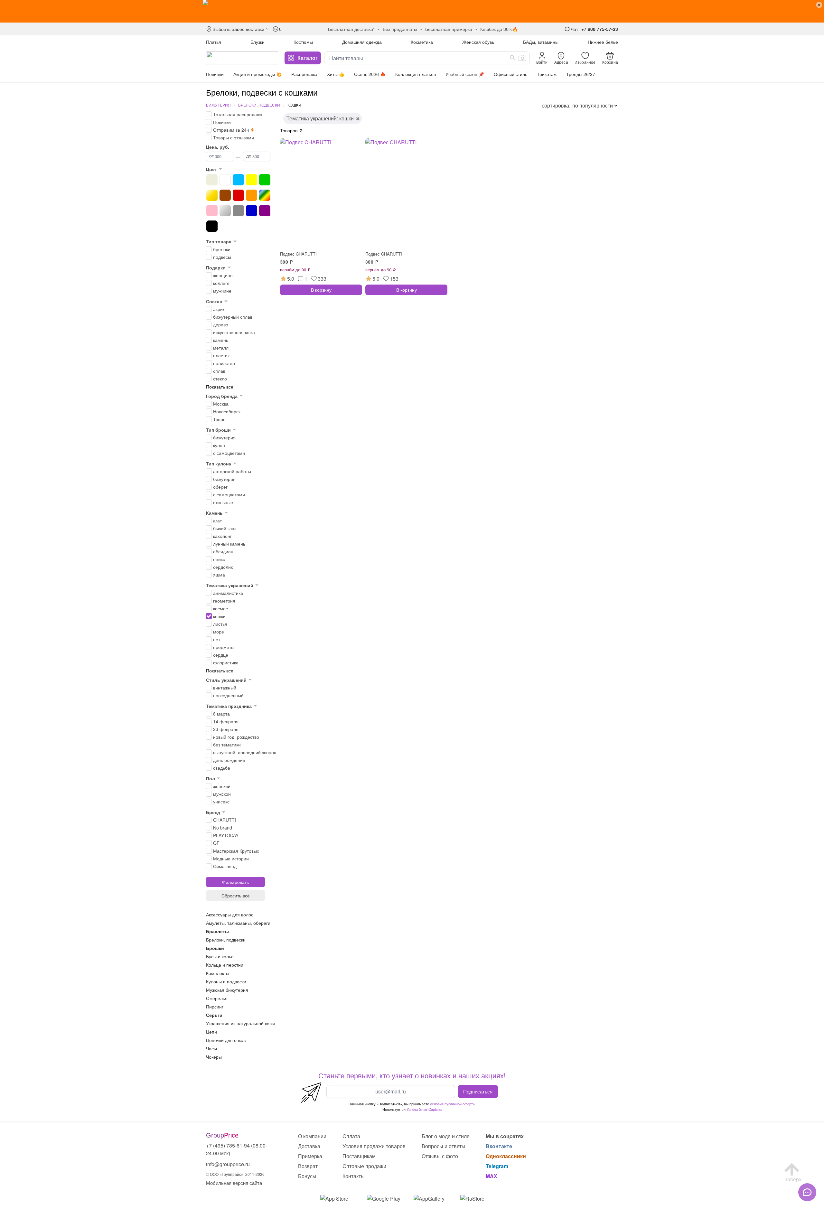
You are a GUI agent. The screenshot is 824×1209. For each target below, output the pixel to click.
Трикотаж (547, 74)
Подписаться (477, 1091)
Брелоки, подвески (259, 105)
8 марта (221, 713)
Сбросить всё (235, 895)
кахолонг (222, 536)
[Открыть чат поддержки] (807, 1192)
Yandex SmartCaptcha (424, 1109)
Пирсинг (214, 1006)
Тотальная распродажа (237, 114)
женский (221, 786)
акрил (219, 309)
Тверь (219, 419)
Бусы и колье (220, 956)
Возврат (308, 1166)
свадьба (221, 767)
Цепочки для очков (226, 1040)
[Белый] (225, 179)
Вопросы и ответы (443, 1146)
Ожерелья (217, 998)
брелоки (221, 249)
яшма (219, 574)
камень (220, 340)
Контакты (353, 1176)
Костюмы (303, 42)
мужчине (222, 290)
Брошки (215, 948)
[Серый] (238, 211)
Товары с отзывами (233, 137)
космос (220, 608)
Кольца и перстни (224, 964)
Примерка (310, 1156)
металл (221, 347)
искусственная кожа (234, 332)
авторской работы (232, 471)
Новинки (215, 74)
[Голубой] (238, 180)
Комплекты (217, 973)
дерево (220, 324)
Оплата (351, 1136)
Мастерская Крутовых (236, 851)
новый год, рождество (236, 737)
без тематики (227, 744)
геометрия (224, 600)
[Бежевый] (212, 180)
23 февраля (226, 729)
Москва (221, 403)
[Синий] (252, 211)
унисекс (221, 801)
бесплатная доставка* (351, 29)
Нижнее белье (603, 42)
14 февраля (226, 721)
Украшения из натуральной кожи (240, 1023)
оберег (220, 486)
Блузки (257, 42)
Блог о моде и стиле (446, 1136)
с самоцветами (229, 453)
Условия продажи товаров (374, 1146)
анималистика (228, 593)
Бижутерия (218, 105)
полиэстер (224, 363)
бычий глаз (224, 528)
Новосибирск (226, 411)
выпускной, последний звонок (244, 752)
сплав (219, 371)
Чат (574, 29)
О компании (312, 1136)
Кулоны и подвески (226, 981)
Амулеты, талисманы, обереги (238, 923)
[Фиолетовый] (265, 211)
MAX (491, 1176)
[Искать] (513, 58)
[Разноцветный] (265, 195)
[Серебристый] (225, 211)
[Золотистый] (212, 195)
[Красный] (238, 195)
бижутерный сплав (232, 317)
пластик (221, 355)
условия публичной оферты (452, 1103)
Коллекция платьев (415, 74)
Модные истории (231, 858)
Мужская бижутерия (227, 990)
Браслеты (217, 931)
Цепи (211, 1031)
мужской (222, 794)
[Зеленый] (265, 180)
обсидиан (223, 551)
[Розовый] (212, 211)
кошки (219, 616)
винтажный (224, 687)
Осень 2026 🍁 (370, 74)
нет (216, 639)
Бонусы (307, 1176)
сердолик (223, 567)
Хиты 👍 (335, 74)
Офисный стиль (510, 74)
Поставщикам (359, 1156)
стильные (223, 502)
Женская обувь (478, 42)
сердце (220, 654)
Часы (211, 1048)
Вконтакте (499, 1146)
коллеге (221, 283)
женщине (223, 275)
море (218, 631)
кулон (219, 445)
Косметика (422, 42)
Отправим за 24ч (231, 130)
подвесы (222, 257)
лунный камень (229, 543)
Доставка (309, 1146)
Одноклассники (506, 1156)
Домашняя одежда (362, 42)
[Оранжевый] (252, 195)
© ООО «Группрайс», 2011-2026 (235, 1174)
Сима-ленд (225, 866)
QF (216, 843)
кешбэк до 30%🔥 (499, 29)
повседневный (228, 695)
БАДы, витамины (540, 42)
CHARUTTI (224, 820)
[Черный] (212, 226)
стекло (220, 378)
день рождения (229, 760)
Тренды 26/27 (580, 74)
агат (217, 520)
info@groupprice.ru (228, 1164)
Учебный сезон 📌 (464, 74)
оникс (219, 559)
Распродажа (304, 74)
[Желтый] (252, 180)
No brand (222, 827)
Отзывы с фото (440, 1156)
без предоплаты (400, 29)
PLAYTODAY (226, 835)
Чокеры (214, 1057)
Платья (213, 42)
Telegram (497, 1166)
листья (220, 624)
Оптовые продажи (364, 1166)
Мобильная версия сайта (234, 1182)
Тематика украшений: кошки (320, 118)
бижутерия (224, 437)
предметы (223, 647)
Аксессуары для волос (229, 914)
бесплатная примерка (448, 29)
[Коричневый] (225, 195)
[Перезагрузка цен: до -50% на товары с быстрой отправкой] (412, 11)
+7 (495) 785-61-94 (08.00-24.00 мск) (236, 1149)
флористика (226, 662)
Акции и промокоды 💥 (257, 74)
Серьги (214, 1015)
